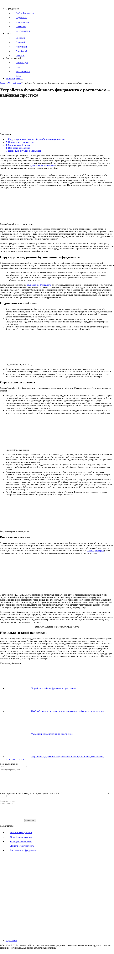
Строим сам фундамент (19, 145)
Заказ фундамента (14, 78)
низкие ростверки (95, 550)
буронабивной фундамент (42, 165)
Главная (4, 83)
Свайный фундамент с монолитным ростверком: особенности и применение (67, 711)
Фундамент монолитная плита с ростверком (52, 734)
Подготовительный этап (20, 142)
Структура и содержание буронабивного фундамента (35, 139)
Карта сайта (11, 940)
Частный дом (14, 83)
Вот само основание (18, 147)
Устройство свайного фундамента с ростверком (53, 688)
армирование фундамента (39, 285)
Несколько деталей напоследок (23, 150)
